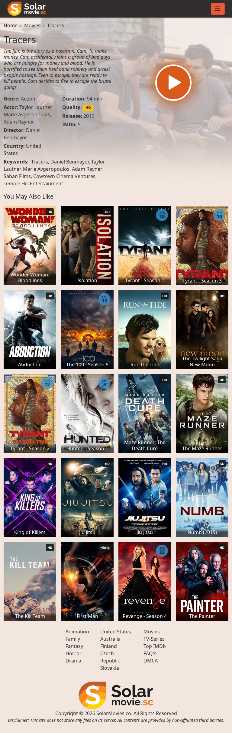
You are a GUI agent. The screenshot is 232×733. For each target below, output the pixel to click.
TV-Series (154, 639)
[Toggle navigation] (218, 9)
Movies (32, 25)
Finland (108, 646)
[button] (173, 82)
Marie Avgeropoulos (27, 114)
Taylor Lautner (35, 107)
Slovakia (109, 668)
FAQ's (149, 653)
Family (73, 639)
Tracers (55, 25)
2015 (88, 116)
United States (115, 631)
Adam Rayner (19, 121)
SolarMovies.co (113, 713)
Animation (77, 631)
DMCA (150, 660)
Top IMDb (154, 646)
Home (11, 25)
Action (28, 98)
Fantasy (74, 646)
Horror (74, 653)
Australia (110, 639)
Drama (73, 660)
